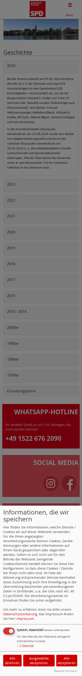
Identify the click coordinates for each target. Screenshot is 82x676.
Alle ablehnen (12, 660)
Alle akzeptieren (67, 660)
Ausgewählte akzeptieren (39, 660)
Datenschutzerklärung (20, 614)
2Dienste (25, 646)
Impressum (25, 618)
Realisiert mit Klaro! (65, 671)
